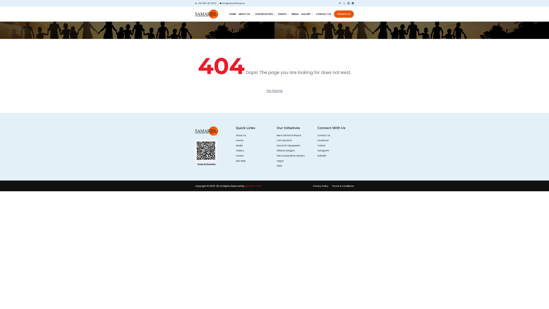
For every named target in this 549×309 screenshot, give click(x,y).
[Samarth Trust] (206, 14)
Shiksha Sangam (286, 150)
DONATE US (344, 14)
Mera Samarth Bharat (289, 135)
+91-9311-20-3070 (207, 3)
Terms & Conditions (343, 186)
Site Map (241, 161)
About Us (244, 14)
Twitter (321, 145)
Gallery (306, 14)
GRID (279, 166)
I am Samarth (284, 140)
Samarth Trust (253, 186)
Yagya (280, 161)
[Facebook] (340, 3)
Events (282, 14)
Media (295, 14)
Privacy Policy (320, 186)
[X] (344, 3)
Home (232, 14)
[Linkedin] (353, 3)
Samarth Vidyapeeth (288, 145)
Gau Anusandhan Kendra (291, 155)
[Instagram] (348, 3)
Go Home (274, 90)
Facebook (323, 140)
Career (240, 155)
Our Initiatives (264, 14)
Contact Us (323, 14)
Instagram (323, 150)
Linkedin (321, 155)
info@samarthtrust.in (233, 3)
